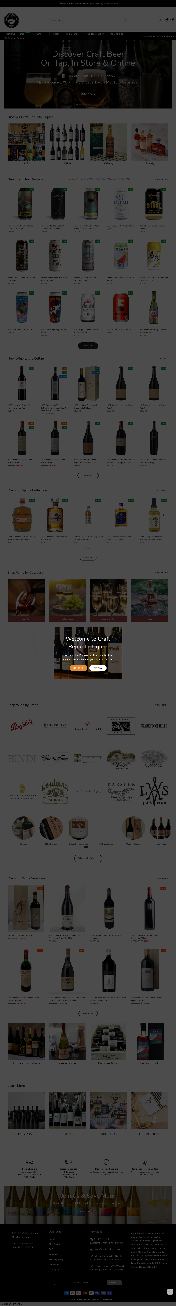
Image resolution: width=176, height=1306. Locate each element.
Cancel (98, 668)
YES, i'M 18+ (78, 668)
